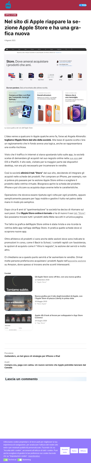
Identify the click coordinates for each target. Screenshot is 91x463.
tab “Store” (79, 213)
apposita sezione (77, 260)
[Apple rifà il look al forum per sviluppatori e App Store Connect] (18, 322)
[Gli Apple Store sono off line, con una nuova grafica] (18, 284)
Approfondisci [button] (34, 456)
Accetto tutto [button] (65, 450)
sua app (74, 158)
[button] (5, 460)
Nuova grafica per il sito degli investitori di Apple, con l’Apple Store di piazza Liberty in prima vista (58, 297)
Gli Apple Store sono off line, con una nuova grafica (58, 277)
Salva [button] (74, 451)
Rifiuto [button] (83, 451)
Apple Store (10, 15)
